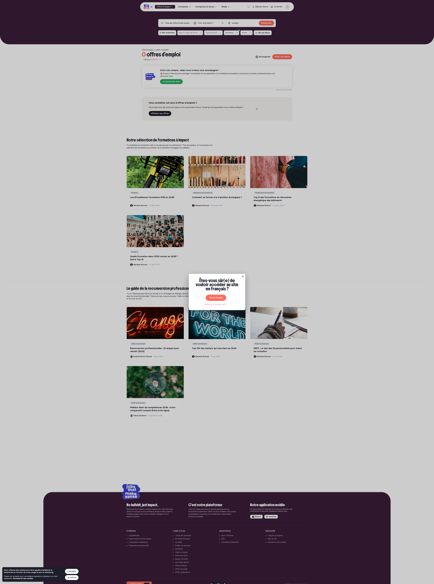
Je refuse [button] (71, 577)
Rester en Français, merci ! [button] (215, 304)
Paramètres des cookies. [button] (23, 578)
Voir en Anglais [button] (216, 297)
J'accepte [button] (71, 571)
